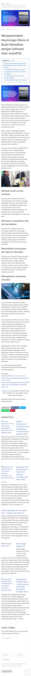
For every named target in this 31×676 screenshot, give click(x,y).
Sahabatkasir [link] (6, 391)
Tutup (12, 60)
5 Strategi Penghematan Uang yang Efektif (15, 382)
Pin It (13, 410)
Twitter (23, 407)
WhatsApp (5, 410)
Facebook (15, 407)
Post (8, 3)
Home (2, 3)
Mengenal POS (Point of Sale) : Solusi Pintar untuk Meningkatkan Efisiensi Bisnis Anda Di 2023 (15, 378)
